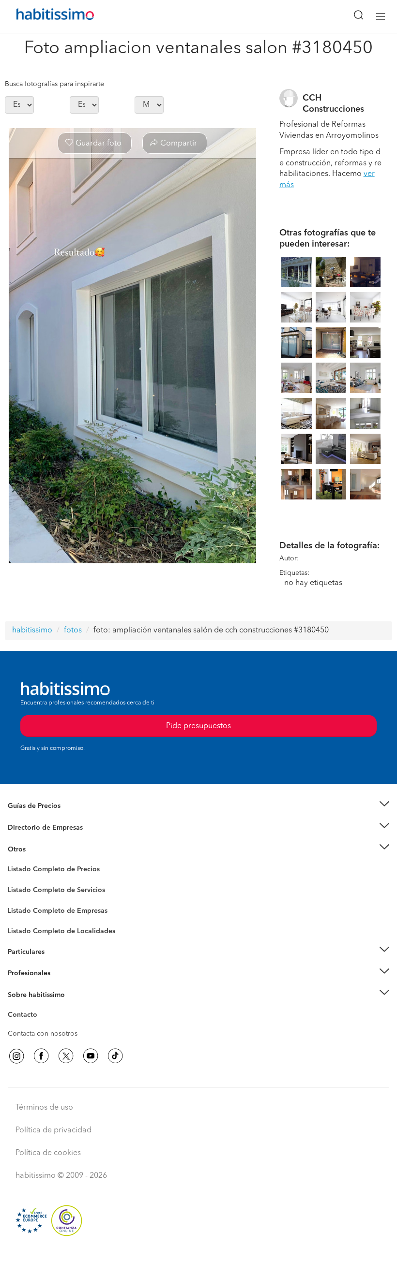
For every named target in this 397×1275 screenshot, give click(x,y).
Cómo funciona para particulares (58, 963)
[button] (198, 806)
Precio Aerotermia (36, 827)
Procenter (22, 890)
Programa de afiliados (42, 1026)
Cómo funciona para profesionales (61, 985)
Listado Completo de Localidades (61, 931)
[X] (66, 1056)
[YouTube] (90, 1056)
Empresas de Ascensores (46, 839)
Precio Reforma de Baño (45, 818)
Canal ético (25, 1016)
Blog (15, 861)
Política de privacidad (53, 1130)
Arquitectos (26, 926)
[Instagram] (16, 1056)
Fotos (16, 880)
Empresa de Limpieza (41, 849)
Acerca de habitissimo (42, 1006)
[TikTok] (115, 1056)
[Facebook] (41, 1056)
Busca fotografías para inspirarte (54, 84)
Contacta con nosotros (42, 1033)
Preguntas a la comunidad (48, 870)
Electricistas (26, 907)
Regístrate (23, 973)
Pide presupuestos (198, 1258)
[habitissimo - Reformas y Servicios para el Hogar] (44, 16)
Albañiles (22, 916)
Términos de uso (44, 1108)
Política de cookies (48, 1153)
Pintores (20, 897)
